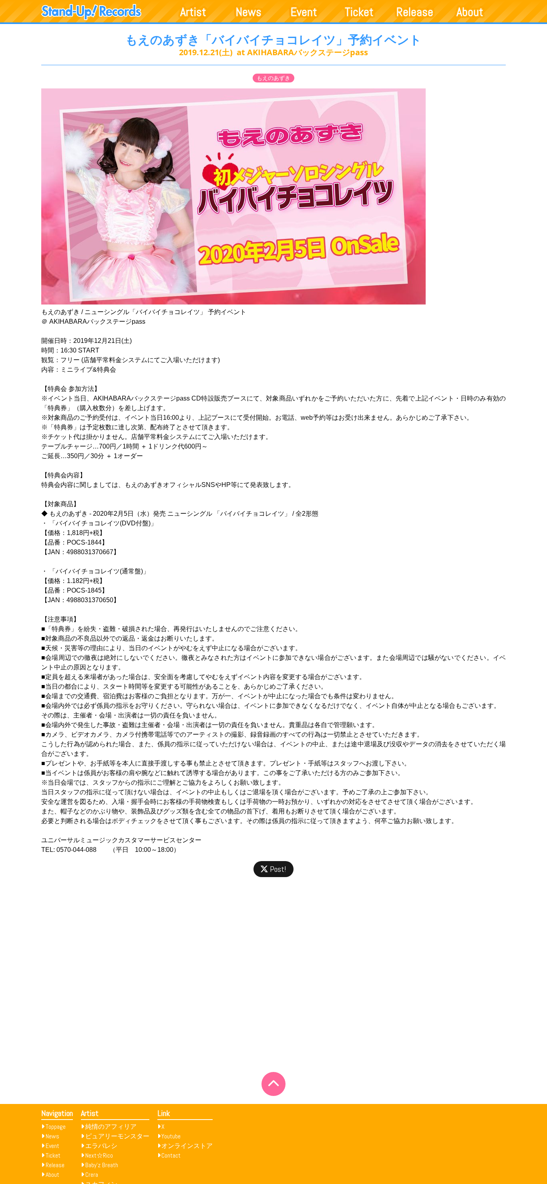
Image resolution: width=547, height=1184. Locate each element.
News (248, 12)
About (470, 12)
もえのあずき (273, 78)
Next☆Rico (99, 1155)
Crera (91, 1174)
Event (304, 12)
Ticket (359, 12)
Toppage (56, 1126)
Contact (171, 1155)
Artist (193, 12)
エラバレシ (101, 1146)
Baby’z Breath (101, 1165)
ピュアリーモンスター (117, 1136)
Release (414, 12)
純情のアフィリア (111, 1126)
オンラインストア (187, 1146)
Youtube (171, 1136)
